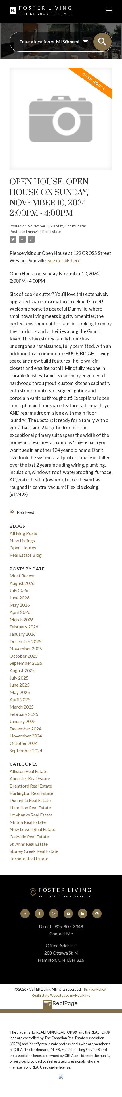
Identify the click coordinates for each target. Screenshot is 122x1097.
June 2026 (20, 597)
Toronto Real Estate (29, 858)
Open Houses (23, 547)
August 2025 (22, 670)
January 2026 (23, 634)
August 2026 (22, 583)
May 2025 (20, 692)
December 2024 (25, 728)
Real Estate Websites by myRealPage (61, 995)
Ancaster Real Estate (30, 778)
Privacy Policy (95, 989)
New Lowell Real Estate (32, 829)
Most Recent (22, 575)
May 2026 (20, 605)
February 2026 (24, 626)
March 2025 (22, 706)
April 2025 (20, 699)
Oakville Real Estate (29, 836)
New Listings (22, 540)
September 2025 (26, 663)
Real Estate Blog (26, 555)
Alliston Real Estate (28, 771)
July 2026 (19, 590)
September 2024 (26, 750)
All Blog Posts (23, 533)
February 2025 (24, 714)
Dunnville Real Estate (43, 231)
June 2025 (20, 684)
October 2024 (24, 743)
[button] (25, 913)
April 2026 (20, 612)
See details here (63, 260)
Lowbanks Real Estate (31, 814)
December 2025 (25, 641)
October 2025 (24, 655)
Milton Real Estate (28, 822)
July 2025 (19, 677)
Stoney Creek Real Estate (34, 851)
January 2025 (23, 721)
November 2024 (26, 735)
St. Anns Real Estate (29, 844)
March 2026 (22, 619)
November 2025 (26, 648)
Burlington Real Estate (31, 793)
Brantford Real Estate (31, 785)
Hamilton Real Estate (30, 807)
